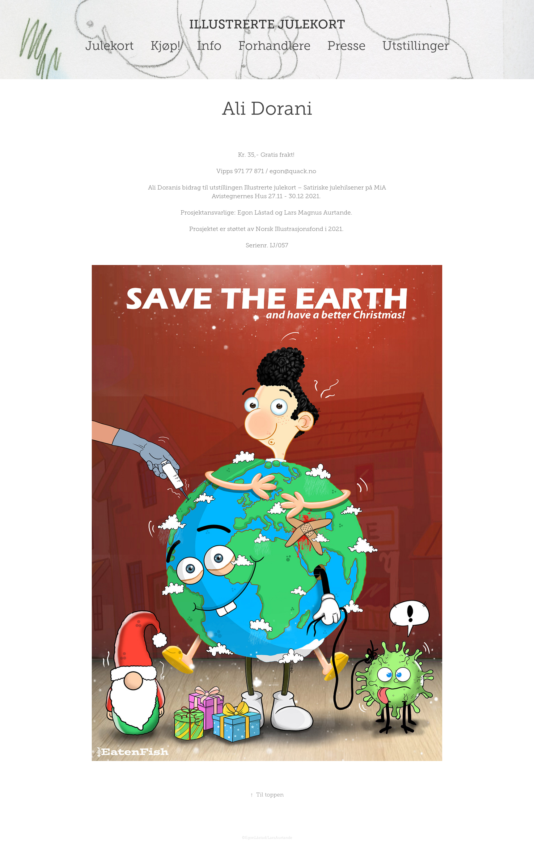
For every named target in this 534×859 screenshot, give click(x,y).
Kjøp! (165, 46)
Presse (346, 46)
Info (209, 46)
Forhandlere (274, 46)
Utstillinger (415, 46)
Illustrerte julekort (267, 24)
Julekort (109, 46)
